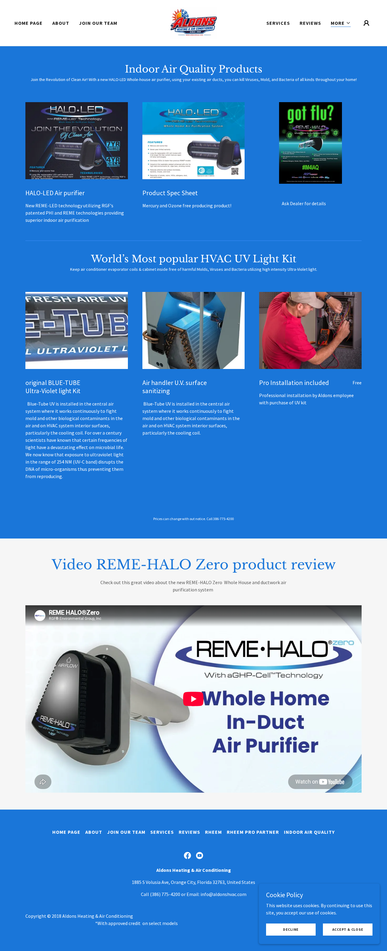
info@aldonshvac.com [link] (223, 894)
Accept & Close (347, 929)
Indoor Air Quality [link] (309, 832)
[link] (193, 22)
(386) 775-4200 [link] (165, 894)
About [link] (60, 23)
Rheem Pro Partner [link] (253, 832)
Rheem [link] (213, 832)
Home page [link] (29, 23)
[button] (341, 23)
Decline (291, 929)
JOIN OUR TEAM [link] (98, 23)
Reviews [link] (310, 23)
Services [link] (278, 23)
